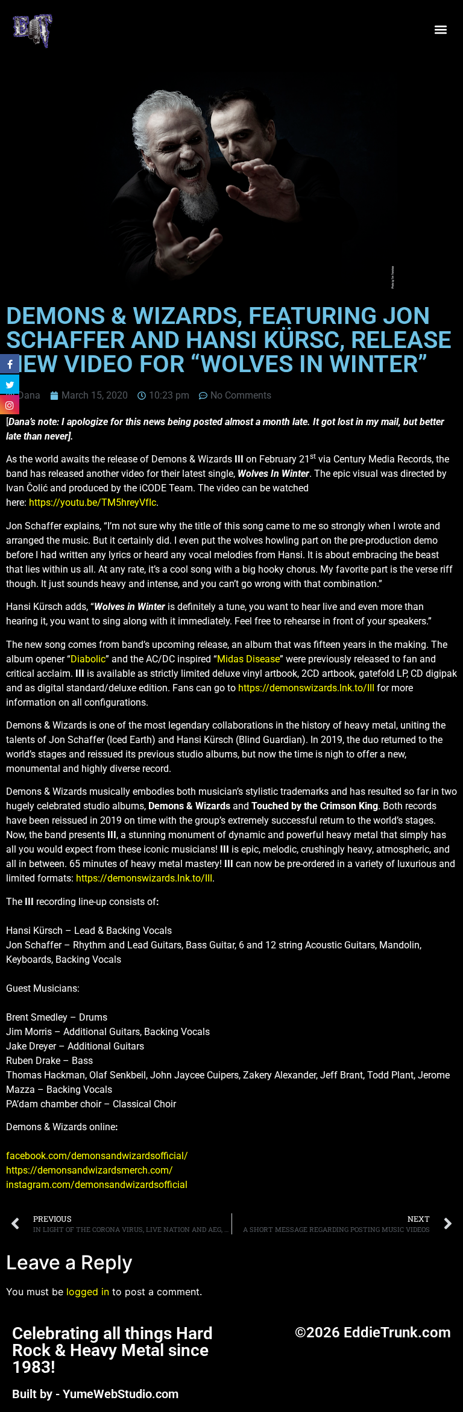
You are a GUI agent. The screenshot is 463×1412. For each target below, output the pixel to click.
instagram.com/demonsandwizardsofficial (96, 1184)
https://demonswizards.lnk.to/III (306, 688)
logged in (87, 1292)
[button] (441, 30)
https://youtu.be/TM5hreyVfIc (92, 502)
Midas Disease (248, 659)
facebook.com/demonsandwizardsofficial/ (97, 1156)
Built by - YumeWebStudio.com (95, 1394)
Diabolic (88, 659)
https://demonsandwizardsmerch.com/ (89, 1170)
